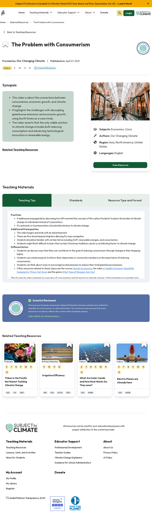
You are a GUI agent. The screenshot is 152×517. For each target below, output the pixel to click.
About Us (108, 447)
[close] (148, 3)
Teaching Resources (16, 447)
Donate (60, 472)
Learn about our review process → (44, 316)
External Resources (19, 22)
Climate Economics (82, 268)
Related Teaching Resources (20, 149)
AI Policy (107, 457)
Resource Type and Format (125, 200)
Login (129, 13)
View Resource (120, 165)
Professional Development (68, 447)
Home (2, 22)
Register (10, 488)
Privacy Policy (110, 452)
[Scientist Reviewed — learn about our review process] (143, 48)
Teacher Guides (63, 452)
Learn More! (125, 3)
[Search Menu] (120, 13)
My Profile (11, 478)
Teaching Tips (26, 200)
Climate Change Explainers (68, 457)
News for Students (15, 457)
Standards (75, 200)
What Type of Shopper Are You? (78, 271)
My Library (11, 483)
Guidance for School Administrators (73, 462)
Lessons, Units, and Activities (20, 452)
